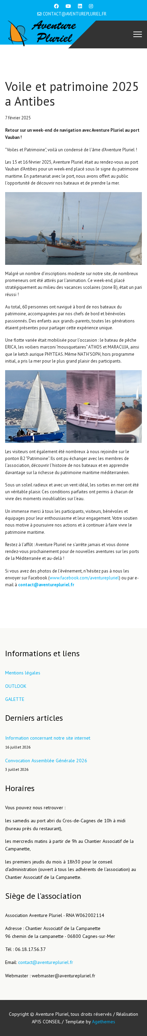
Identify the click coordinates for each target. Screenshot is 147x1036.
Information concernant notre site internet (47, 742)
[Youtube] (68, 6)
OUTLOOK (15, 686)
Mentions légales (22, 673)
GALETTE (14, 699)
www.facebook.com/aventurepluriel (84, 578)
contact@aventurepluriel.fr (74, 13)
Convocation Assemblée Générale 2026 (46, 764)
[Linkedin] (80, 6)
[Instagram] (91, 6)
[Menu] (137, 34)
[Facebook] (56, 6)
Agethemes (103, 1022)
